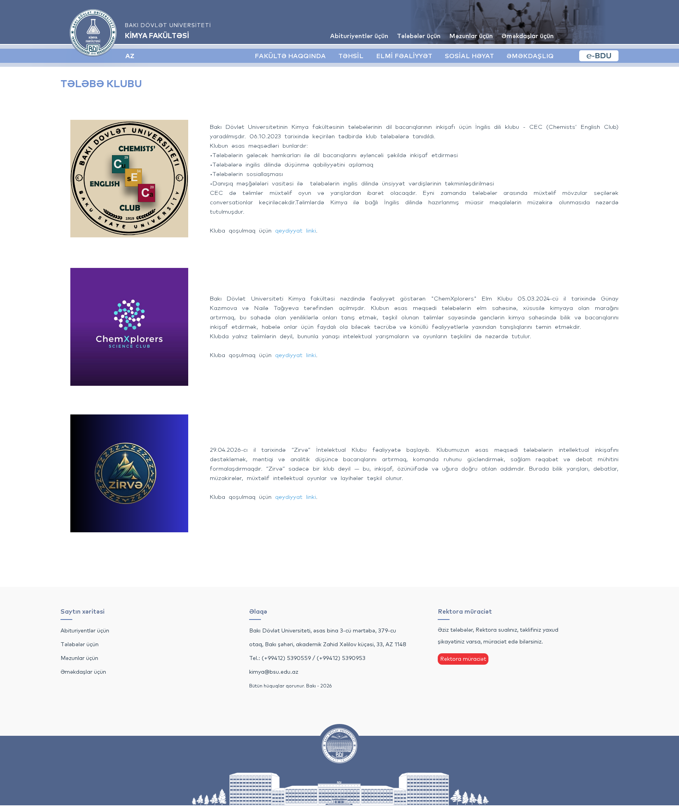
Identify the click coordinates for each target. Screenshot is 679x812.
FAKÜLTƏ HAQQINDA (290, 56)
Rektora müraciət (463, 658)
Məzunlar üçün (471, 36)
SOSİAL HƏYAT (469, 56)
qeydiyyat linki (295, 230)
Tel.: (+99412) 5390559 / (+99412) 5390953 (307, 658)
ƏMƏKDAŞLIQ (530, 56)
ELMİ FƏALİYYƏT (404, 56)
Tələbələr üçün (418, 36)
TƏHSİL (350, 56)
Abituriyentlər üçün (359, 36)
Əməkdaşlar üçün (527, 36)
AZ (129, 56)
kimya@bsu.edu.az (273, 671)
